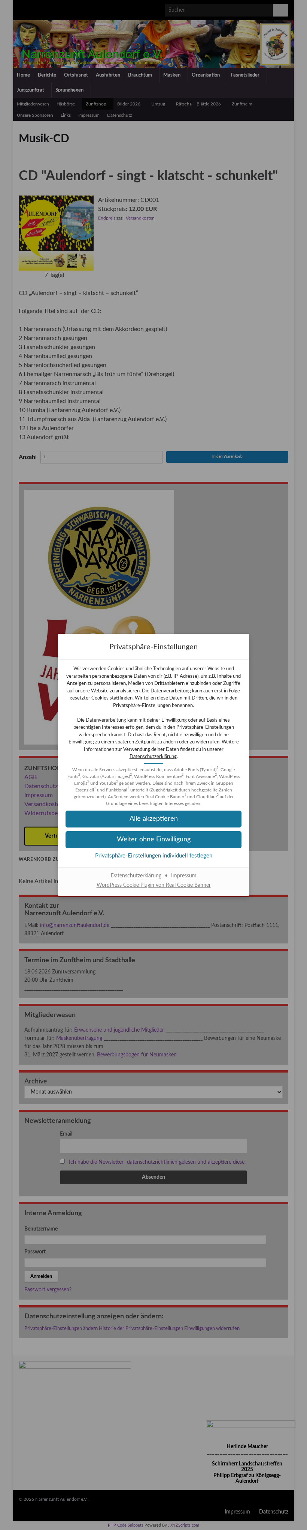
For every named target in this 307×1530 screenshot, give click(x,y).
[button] (153, 839)
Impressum (184, 876)
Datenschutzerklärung (153, 756)
